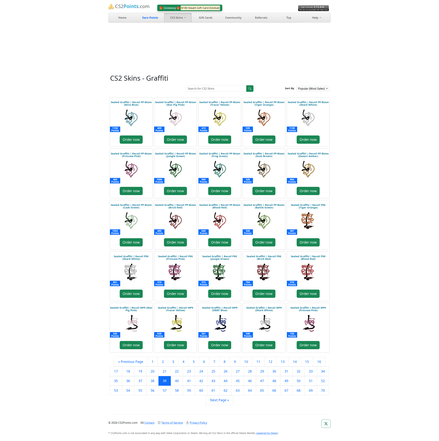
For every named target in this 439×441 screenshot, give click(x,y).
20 (152, 371)
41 (189, 380)
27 (238, 371)
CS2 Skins (177, 18)
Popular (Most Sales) (311, 88)
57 (165, 390)
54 (128, 390)
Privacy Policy (198, 423)
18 (128, 371)
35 (116, 380)
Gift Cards (205, 18)
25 (213, 371)
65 (262, 390)
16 (319, 361)
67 (286, 390)
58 (177, 390)
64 (250, 390)
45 (238, 380)
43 (213, 380)
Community (233, 18)
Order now (131, 139)
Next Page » (219, 400)
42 (201, 380)
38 (152, 380)
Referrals (261, 18)
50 (298, 380)
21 (165, 371)
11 (258, 361)
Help (315, 18)
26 (225, 371)
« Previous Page (130, 361)
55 (140, 390)
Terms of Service (172, 423)
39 (165, 380)
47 (262, 380)
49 (286, 380)
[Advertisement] (219, 48)
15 (307, 361)
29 (262, 371)
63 (238, 390)
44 (225, 380)
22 (177, 371)
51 (311, 380)
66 (274, 390)
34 (323, 371)
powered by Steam (267, 433)
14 (295, 361)
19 (140, 371)
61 (213, 390)
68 (298, 390)
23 (189, 371)
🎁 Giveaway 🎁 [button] (189, 8)
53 (116, 390)
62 (225, 390)
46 (250, 380)
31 (286, 371)
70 (323, 390)
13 (282, 361)
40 (177, 380)
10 (246, 361)
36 (128, 380)
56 (152, 390)
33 (311, 371)
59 (189, 390)
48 (274, 380)
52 (323, 380)
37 (140, 380)
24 (201, 371)
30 (274, 371)
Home (122, 18)
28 (250, 371)
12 (270, 361)
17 (116, 371)
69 (311, 390)
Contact (149, 423)
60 (201, 390)
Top (288, 18)
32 (298, 371)
